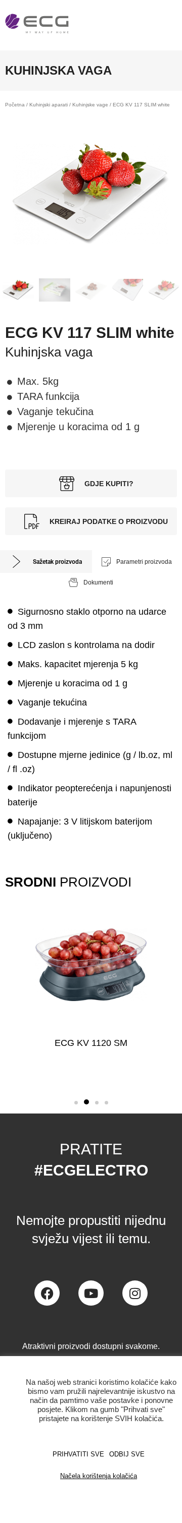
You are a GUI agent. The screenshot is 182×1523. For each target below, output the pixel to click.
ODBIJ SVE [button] (127, 1454)
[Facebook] (47, 1293)
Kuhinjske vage (90, 104)
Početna (15, 104)
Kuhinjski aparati (48, 104)
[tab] (46, 561)
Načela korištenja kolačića (98, 1476)
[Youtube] (91, 1293)
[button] (76, 1102)
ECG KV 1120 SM (91, 1043)
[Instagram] (135, 1293)
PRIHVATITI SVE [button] (78, 1454)
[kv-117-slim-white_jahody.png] (91, 194)
